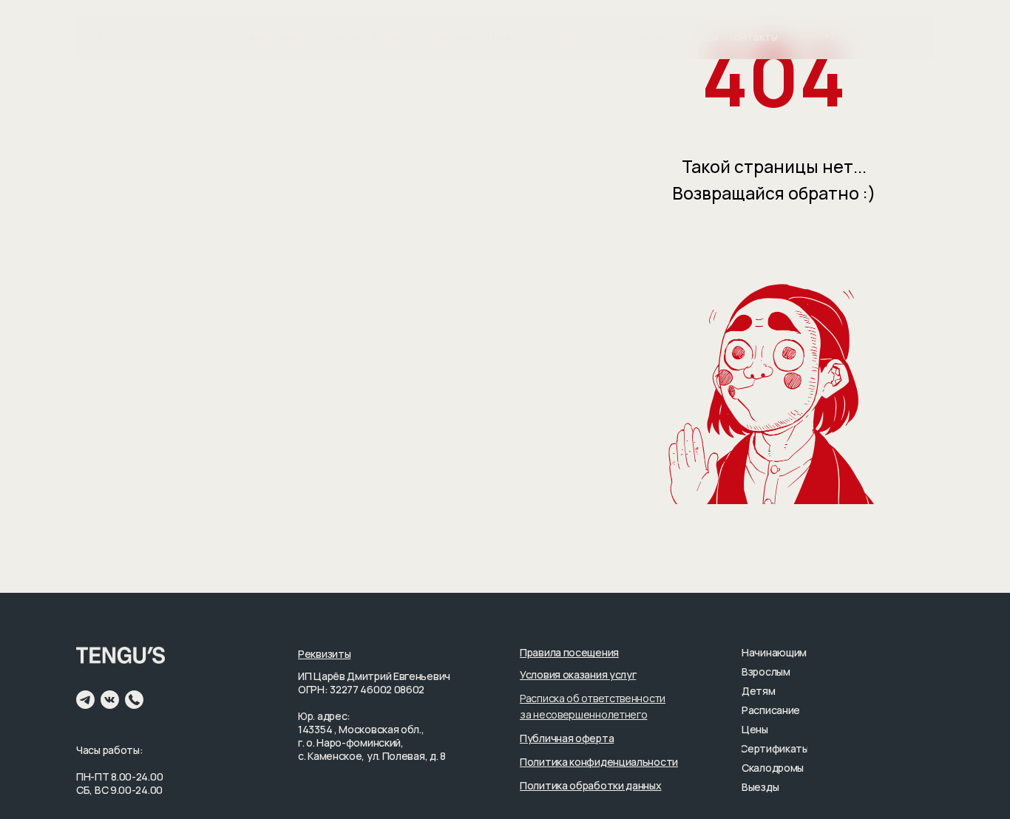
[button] (569, 652)
